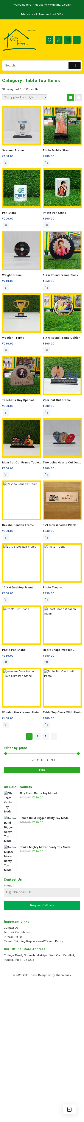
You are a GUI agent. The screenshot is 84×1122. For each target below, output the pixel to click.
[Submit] (74, 65)
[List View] (78, 97)
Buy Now (6, 163)
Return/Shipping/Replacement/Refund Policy (34, 941)
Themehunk (63, 975)
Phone (9, 885)
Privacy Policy (13, 936)
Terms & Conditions (17, 932)
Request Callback (42, 905)
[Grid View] (70, 97)
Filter (42, 770)
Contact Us (11, 927)
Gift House (30, 975)
